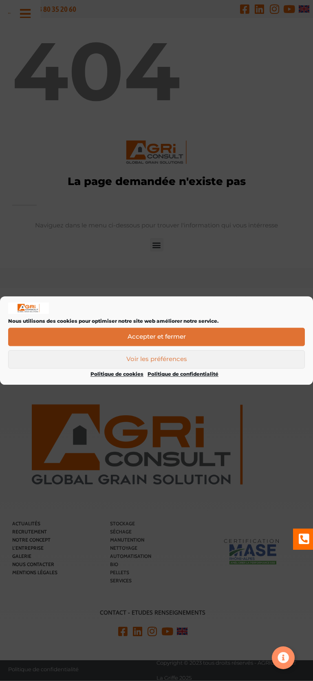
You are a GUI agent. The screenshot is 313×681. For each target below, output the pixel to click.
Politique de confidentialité (183, 374)
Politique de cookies (116, 374)
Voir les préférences (156, 359)
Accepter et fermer (157, 337)
